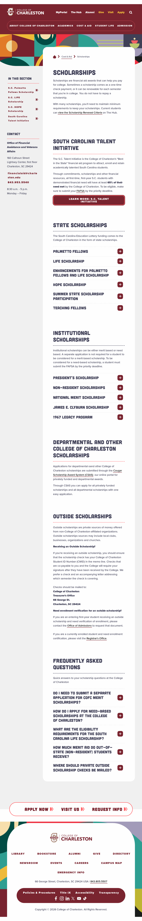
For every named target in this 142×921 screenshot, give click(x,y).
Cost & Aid (67, 56)
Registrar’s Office (96, 638)
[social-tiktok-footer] (85, 900)
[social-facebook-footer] (56, 900)
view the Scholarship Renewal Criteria (80, 113)
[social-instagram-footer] (62, 900)
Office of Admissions (79, 626)
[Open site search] (131, 12)
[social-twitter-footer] (73, 900)
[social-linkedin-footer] (68, 900)
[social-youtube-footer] (79, 900)
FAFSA (81, 191)
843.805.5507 (98, 881)
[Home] (54, 56)
